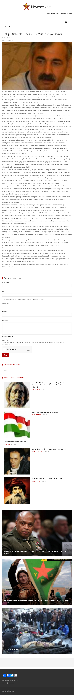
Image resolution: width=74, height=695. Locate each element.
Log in (5, 370)
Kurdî (48, 13)
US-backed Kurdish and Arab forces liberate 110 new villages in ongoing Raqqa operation (36, 600)
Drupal (12, 691)
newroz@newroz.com (9, 683)
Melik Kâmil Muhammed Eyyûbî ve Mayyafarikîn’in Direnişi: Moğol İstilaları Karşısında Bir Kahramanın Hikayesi (49, 385)
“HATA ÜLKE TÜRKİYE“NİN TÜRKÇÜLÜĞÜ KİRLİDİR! (49, 449)
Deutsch (63, 13)
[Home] (37, 6)
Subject (4, 311)
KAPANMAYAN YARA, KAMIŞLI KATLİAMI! (45, 412)
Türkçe (58, 13)
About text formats (8, 336)
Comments (10, 40)
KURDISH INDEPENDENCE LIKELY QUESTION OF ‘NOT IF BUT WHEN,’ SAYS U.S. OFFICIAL (35, 551)
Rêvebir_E (7, 444)
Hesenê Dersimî (37, 481)
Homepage (5, 303)
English (69, 13)
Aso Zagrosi (36, 389)
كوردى (53, 13)
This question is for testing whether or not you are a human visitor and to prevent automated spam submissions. (33, 342)
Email (3, 292)
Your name (5, 282)
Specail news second (12, 27)
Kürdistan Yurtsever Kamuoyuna (15, 441)
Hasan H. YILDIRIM (37, 451)
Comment (5, 321)
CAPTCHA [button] (5, 340)
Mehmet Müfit (36, 414)
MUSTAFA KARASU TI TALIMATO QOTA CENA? (47, 478)
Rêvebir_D (11, 37)
